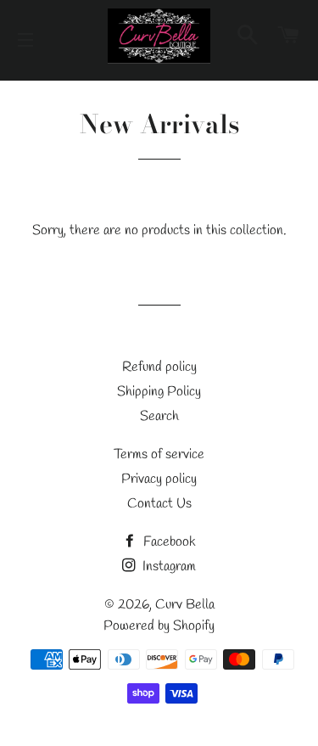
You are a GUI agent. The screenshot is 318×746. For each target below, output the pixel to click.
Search (159, 416)
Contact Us (159, 504)
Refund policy (159, 367)
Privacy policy (159, 479)
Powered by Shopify (159, 626)
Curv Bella (185, 605)
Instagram (167, 566)
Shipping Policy (159, 392)
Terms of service (159, 454)
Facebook (168, 542)
